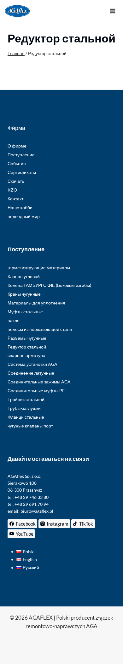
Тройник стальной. (26, 399)
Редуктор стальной (27, 346)
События (17, 163)
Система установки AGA (32, 364)
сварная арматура (26, 355)
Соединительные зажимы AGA (39, 381)
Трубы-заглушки (24, 408)
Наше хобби (20, 207)
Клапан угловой (24, 276)
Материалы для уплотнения (36, 302)
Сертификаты (22, 172)
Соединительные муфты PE (36, 390)
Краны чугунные (24, 294)
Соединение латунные (31, 373)
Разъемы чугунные (27, 338)
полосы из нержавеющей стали (40, 329)
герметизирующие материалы (39, 267)
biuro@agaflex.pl (36, 511)
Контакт (15, 198)
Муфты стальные (25, 311)
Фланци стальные (26, 417)
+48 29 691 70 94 (32, 504)
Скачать (16, 181)
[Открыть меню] (112, 11)
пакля (14, 320)
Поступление (21, 154)
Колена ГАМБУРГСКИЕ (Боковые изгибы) (49, 285)
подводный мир (24, 216)
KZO (12, 190)
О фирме (17, 145)
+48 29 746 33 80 (32, 497)
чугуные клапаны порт (30, 425)
